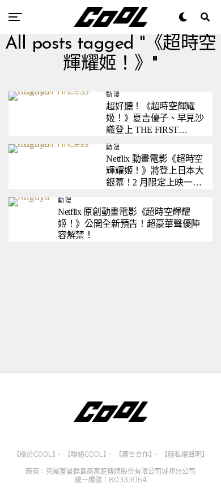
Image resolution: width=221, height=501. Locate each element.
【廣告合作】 (133, 454)
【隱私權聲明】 (185, 454)
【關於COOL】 (34, 454)
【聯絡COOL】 (85, 454)
